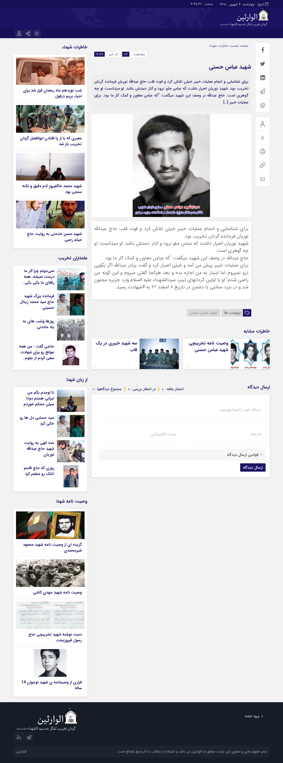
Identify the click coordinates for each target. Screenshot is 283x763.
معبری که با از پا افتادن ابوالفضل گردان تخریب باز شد (51, 141)
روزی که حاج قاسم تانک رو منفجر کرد (39, 471)
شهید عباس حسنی (230, 66)
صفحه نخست (238, 45)
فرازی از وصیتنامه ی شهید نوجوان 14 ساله (51, 685)
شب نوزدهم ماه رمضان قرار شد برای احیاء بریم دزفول (52, 93)
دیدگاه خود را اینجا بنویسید (240, 410)
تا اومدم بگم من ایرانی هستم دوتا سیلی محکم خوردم (38, 398)
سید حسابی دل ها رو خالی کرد (37, 421)
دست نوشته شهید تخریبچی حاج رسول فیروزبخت (55, 637)
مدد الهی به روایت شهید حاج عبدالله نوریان (39, 449)
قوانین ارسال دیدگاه (242, 455)
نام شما (256, 434)
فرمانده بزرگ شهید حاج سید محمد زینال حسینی (37, 302)
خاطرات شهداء (218, 45)
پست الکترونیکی (163, 434)
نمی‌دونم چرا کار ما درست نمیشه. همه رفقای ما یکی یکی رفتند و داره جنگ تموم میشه (39, 282)
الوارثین (21, 751)
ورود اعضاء (252, 716)
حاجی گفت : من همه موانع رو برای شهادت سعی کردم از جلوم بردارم (36, 355)
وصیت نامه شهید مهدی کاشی (57, 592)
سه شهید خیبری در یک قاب (116, 346)
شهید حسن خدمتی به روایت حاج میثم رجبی (54, 237)
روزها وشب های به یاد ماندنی (38, 324)
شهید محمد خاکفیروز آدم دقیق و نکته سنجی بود (52, 189)
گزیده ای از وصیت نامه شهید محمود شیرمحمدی (52, 547)
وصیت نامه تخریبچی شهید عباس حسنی (208, 346)
